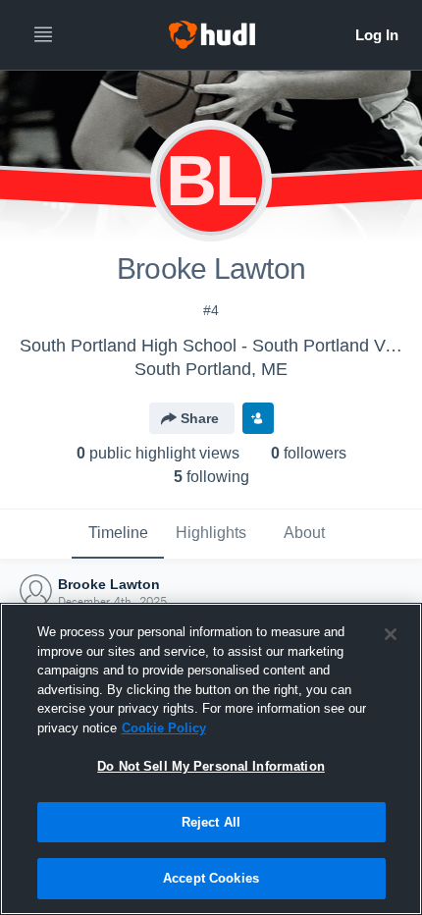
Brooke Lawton (109, 584)
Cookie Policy (164, 728)
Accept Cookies (211, 878)
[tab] (118, 534)
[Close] (390, 634)
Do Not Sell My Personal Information (211, 766)
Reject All (211, 822)
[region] (211, 759)
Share (200, 418)
